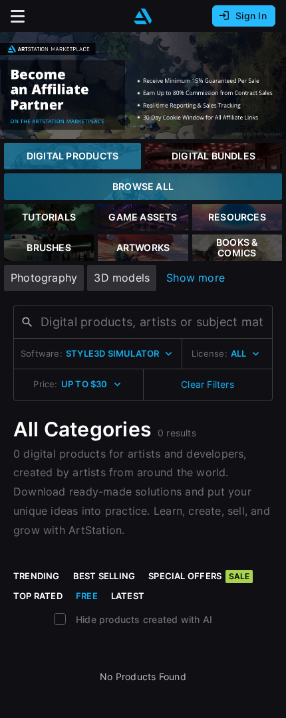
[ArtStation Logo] (143, 16)
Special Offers (198, 576)
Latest (127, 595)
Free (87, 595)
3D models (122, 277)
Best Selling (104, 576)
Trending (36, 576)
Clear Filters (207, 384)
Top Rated (38, 595)
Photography (44, 277)
